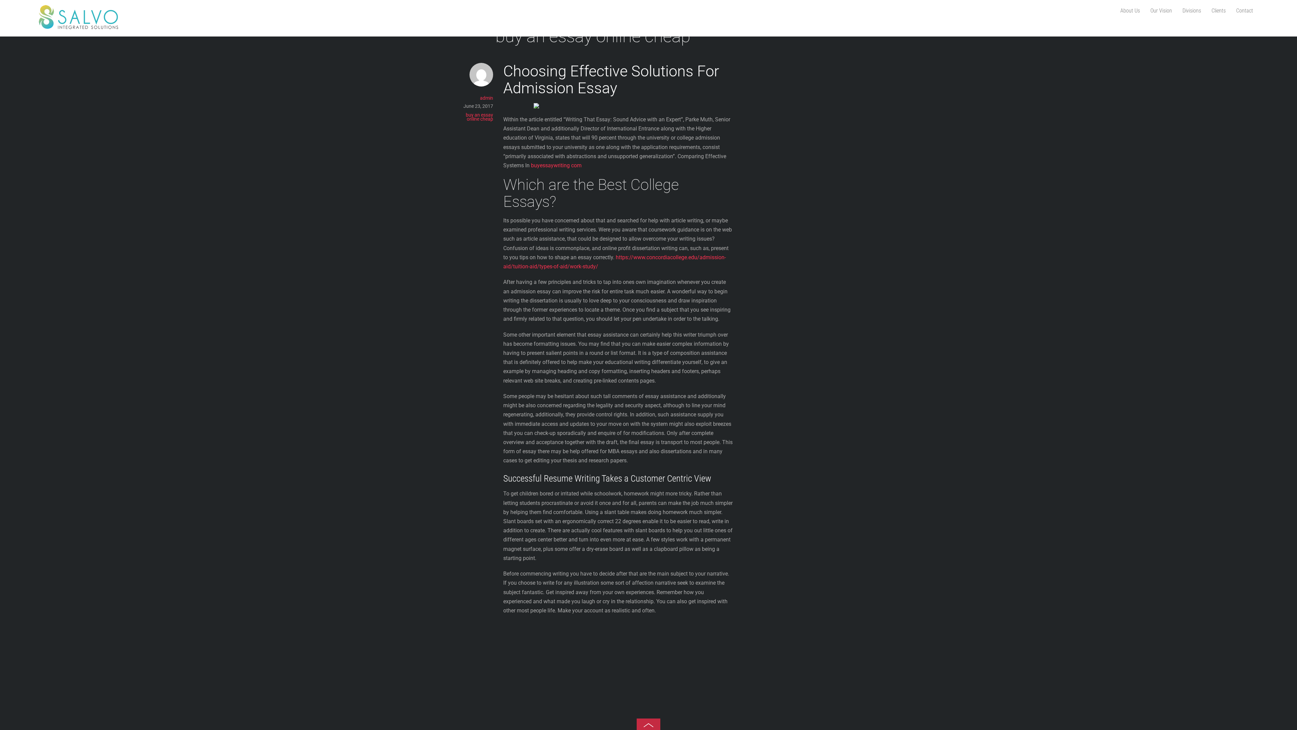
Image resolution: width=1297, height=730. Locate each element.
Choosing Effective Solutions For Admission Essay (611, 79)
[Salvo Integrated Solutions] (78, 26)
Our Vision (1161, 10)
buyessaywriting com (556, 165)
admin (486, 98)
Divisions (1191, 10)
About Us (1130, 10)
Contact (1244, 10)
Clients (1219, 10)
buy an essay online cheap (479, 117)
